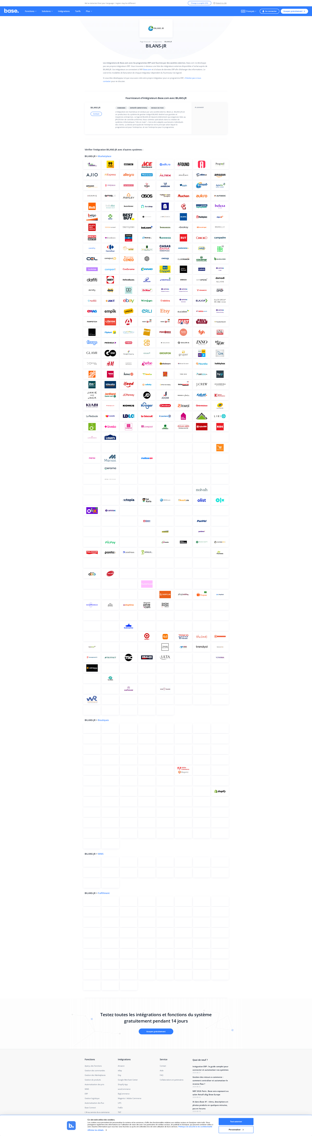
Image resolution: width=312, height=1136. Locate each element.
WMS (100, 853)
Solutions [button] (46, 11)
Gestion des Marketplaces (95, 1075)
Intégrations (64, 11)
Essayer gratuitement (292, 11)
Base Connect (90, 1107)
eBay (120, 1070)
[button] (249, 11)
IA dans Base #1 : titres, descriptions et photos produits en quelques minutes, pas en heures (210, 1105)
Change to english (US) (199, 3)
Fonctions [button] (29, 11)
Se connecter (271, 11)
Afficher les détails (96, 1130)
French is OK (221, 3)
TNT (119, 1112)
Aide (161, 1070)
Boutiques (103, 720)
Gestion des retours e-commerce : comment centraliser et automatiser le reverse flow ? (210, 1080)
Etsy (119, 1075)
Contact (96, 114)
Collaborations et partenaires (171, 1080)
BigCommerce (123, 1093)
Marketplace (104, 156)
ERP (86, 1093)
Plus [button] (88, 11)
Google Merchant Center (128, 1080)
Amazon (121, 1066)
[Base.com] (11, 11)
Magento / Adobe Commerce (129, 1098)
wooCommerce (124, 1089)
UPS (119, 1103)
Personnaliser (235, 1129)
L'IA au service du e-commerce (97, 1112)
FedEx (120, 1107)
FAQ (161, 1075)
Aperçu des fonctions (93, 1066)
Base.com (147, 69)
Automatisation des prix (94, 1084)
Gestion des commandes (95, 1070)
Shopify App (123, 1084)
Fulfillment (104, 893)
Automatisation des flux (94, 1103)
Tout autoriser (236, 1122)
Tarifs (78, 11)
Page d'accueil (145, 42)
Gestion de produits (93, 1080)
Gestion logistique (92, 1098)
